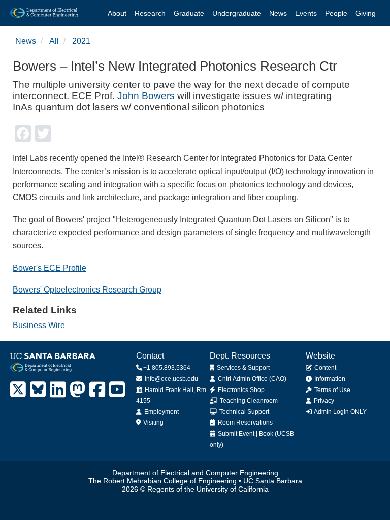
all (54, 41)
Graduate (189, 13)
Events (306, 13)
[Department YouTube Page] (117, 390)
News (278, 13)
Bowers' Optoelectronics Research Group (87, 289)
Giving (365, 13)
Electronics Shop (240, 390)
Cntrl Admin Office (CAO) (251, 378)
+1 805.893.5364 (166, 367)
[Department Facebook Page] (97, 390)
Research (150, 13)
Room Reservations (244, 422)
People (336, 13)
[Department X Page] (18, 390)
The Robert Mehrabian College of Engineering (162, 481)
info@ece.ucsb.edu (170, 378)
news (25, 41)
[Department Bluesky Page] (38, 390)
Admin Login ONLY (340, 411)
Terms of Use (331, 390)
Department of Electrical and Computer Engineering (195, 473)
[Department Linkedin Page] (58, 390)
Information (329, 378)
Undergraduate (236, 13)
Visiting (153, 422)
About (117, 13)
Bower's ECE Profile (49, 268)
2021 (81, 41)
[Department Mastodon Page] (77, 390)
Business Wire (39, 325)
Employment (161, 411)
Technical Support (243, 411)
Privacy (323, 400)
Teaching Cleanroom (248, 400)
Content (324, 367)
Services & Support (242, 367)
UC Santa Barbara (272, 481)
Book (266, 433)
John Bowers (146, 95)
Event (246, 433)
